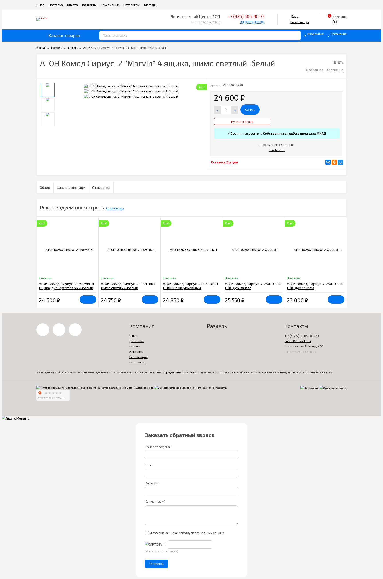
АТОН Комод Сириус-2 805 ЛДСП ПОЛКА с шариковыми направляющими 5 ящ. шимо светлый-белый (190, 289)
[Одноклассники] (334, 162)
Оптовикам (131, 5)
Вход (295, 16)
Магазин (150, 5)
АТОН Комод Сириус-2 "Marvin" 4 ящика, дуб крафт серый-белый (66, 285)
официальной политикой (179, 372)
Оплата (72, 5)
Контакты (89, 5)
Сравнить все (115, 208)
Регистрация (299, 22)
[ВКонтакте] (328, 162)
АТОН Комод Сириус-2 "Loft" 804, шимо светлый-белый (128, 285)
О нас (40, 5)
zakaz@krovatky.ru (298, 341)
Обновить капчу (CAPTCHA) (161, 551)
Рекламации (110, 5)
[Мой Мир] (340, 162)
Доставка (56, 5)
